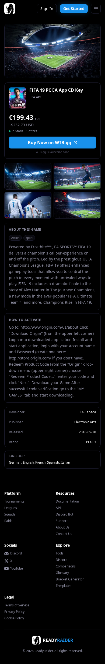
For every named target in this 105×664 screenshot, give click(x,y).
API (58, 508)
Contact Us (64, 533)
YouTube (16, 568)
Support (62, 520)
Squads (9, 514)
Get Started (74, 8)
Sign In (46, 8)
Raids (8, 520)
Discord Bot (64, 514)
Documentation (67, 501)
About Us (62, 527)
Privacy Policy (14, 611)
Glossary (62, 572)
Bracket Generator (70, 579)
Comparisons (66, 566)
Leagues (10, 508)
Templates (63, 585)
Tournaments (14, 501)
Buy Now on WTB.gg (49, 143)
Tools (60, 553)
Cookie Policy (14, 618)
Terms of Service (16, 605)
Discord (16, 553)
